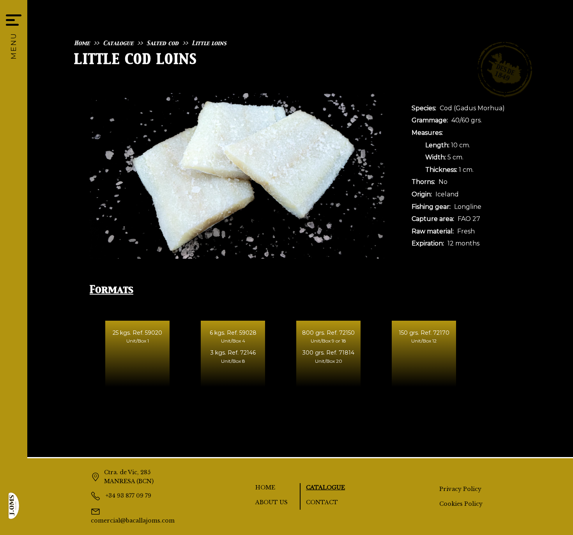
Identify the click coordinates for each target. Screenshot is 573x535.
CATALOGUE (325, 487)
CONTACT (322, 502)
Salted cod (163, 43)
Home (82, 43)
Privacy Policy (460, 489)
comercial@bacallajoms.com (133, 520)
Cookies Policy (461, 503)
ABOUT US (271, 502)
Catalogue (118, 43)
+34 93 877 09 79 (127, 495)
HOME (265, 487)
